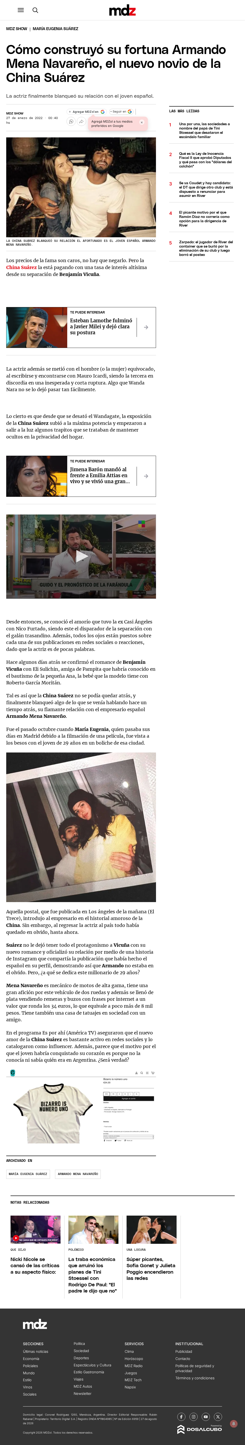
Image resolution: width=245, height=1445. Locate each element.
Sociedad (81, 1351)
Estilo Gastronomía (89, 1372)
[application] (81, 556)
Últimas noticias (35, 1351)
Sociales (30, 1394)
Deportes (81, 1358)
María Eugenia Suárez (28, 1174)
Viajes (79, 1379)
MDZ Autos (83, 1386)
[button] (21, 10)
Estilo (27, 1380)
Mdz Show (16, 29)
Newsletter (82, 1393)
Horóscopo (134, 1359)
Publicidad (183, 1351)
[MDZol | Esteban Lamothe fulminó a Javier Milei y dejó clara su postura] (146, 327)
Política (79, 1344)
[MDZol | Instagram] (193, 1417)
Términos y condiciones (195, 1378)
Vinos (27, 1387)
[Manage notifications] (234, 1424)
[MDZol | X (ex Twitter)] (218, 1417)
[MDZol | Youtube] (206, 1417)
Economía (31, 1359)
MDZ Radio (134, 1366)
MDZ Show (14, 113)
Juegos (131, 1373)
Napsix (130, 1387)
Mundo (29, 1373)
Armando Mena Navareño (78, 1174)
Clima (129, 1351)
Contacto (182, 1359)
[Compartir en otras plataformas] (81, 121)
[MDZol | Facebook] (181, 1417)
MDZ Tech (133, 1380)
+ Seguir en (118, 111)
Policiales (30, 1366)
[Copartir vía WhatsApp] (71, 121)
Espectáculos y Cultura (92, 1365)
